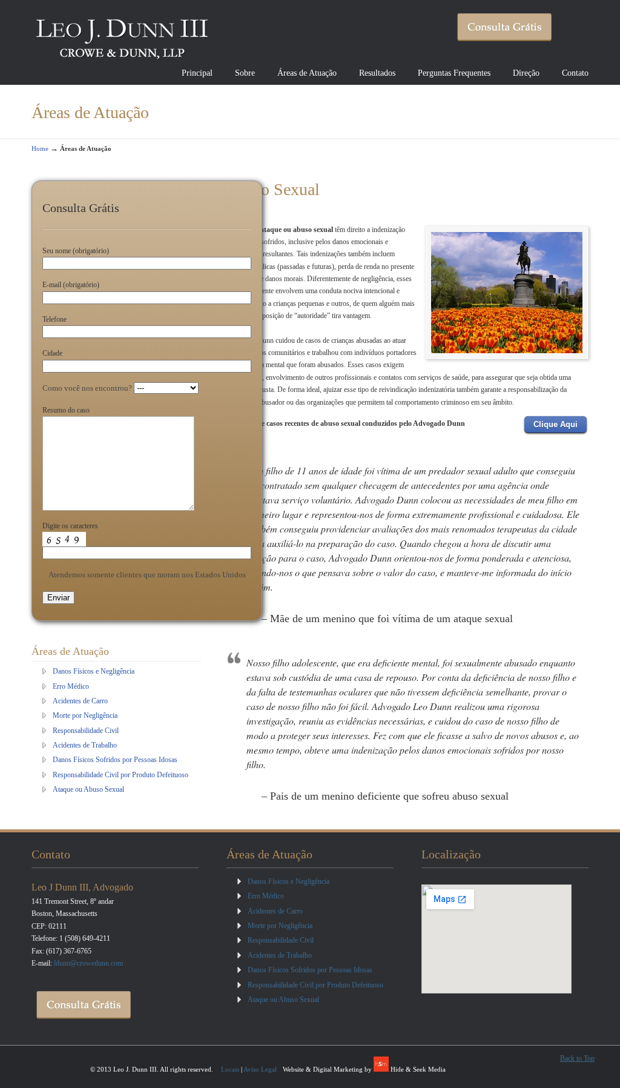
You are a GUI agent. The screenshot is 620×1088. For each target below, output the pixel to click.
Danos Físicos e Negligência (93, 671)
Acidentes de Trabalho (85, 745)
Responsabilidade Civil (86, 730)
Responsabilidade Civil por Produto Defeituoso (120, 775)
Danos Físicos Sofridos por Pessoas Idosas (115, 759)
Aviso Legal (260, 1069)
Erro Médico (71, 686)
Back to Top (577, 1058)
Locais (230, 1069)
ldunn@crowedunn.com (88, 963)
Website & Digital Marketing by (328, 1069)
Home (39, 148)
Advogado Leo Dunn (122, 34)
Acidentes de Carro (80, 701)
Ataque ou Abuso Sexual (88, 789)
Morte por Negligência (85, 715)
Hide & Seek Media (418, 1069)
